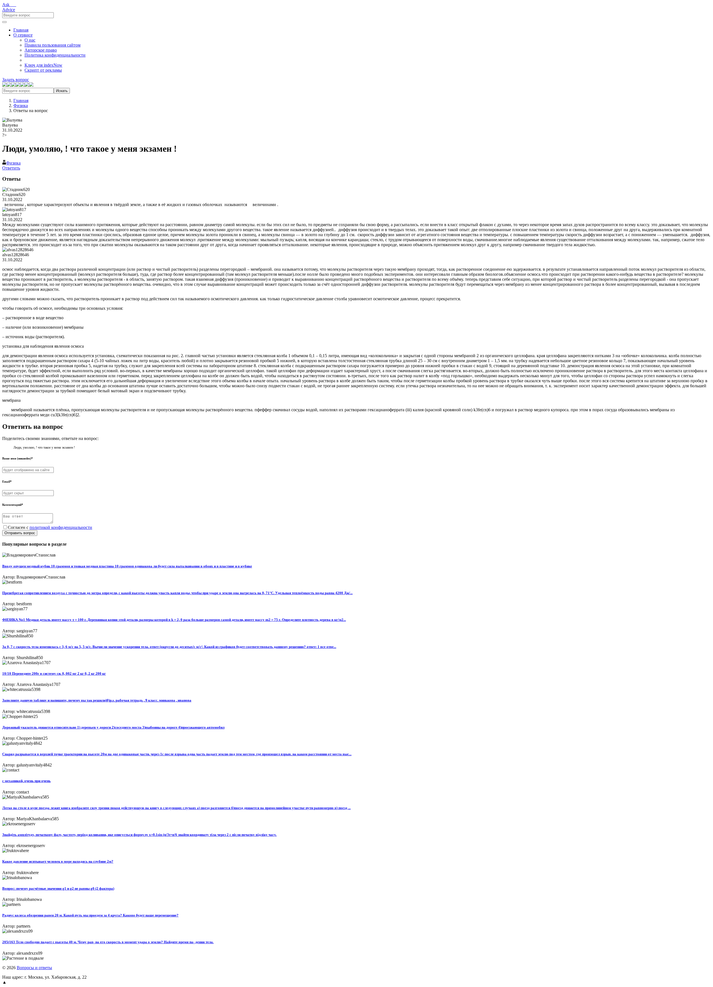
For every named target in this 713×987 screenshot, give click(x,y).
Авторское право (41, 50)
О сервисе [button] (23, 35)
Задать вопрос (15, 79)
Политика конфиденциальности (55, 55)
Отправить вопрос (19, 533)
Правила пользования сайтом (52, 45)
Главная (20, 30)
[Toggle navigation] (4, 22)
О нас (30, 40)
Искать (62, 91)
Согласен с (50, 527)
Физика (20, 105)
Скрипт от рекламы (43, 70)
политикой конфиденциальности (61, 527)
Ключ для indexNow (43, 65)
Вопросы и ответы (34, 967)
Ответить (11, 168)
